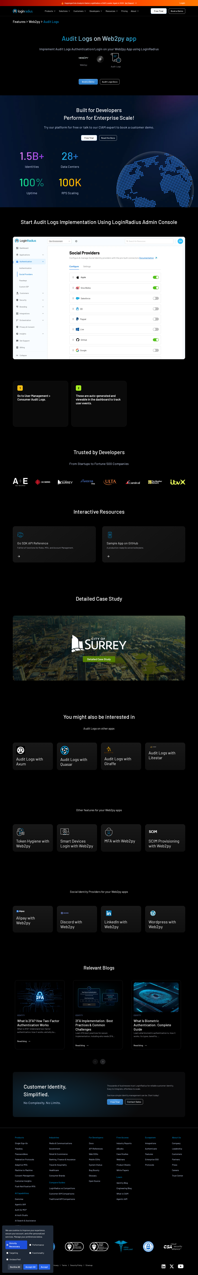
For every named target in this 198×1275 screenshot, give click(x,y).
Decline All (15, 1267)
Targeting (13, 1253)
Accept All (30, 1267)
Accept (44, 1267)
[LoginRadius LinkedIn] (163, 1266)
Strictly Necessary (14, 1245)
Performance (38, 1244)
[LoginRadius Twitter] (172, 1266)
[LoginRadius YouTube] (181, 1266)
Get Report (129, 3)
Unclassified (14, 1259)
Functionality (38, 1253)
